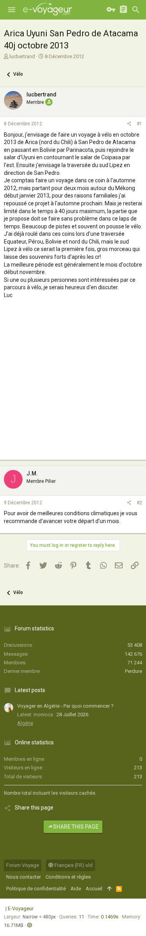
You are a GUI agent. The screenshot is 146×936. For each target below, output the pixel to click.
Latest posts (30, 690)
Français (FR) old (73, 865)
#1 (139, 123)
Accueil (94, 889)
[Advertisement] (73, 386)
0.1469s (109, 917)
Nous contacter (23, 877)
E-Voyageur (20, 908)
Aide (75, 889)
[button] (11, 9)
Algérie (25, 723)
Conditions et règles (68, 877)
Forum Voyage (22, 865)
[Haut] (109, 889)
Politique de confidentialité (36, 889)
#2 (139, 502)
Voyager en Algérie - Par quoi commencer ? (65, 706)
